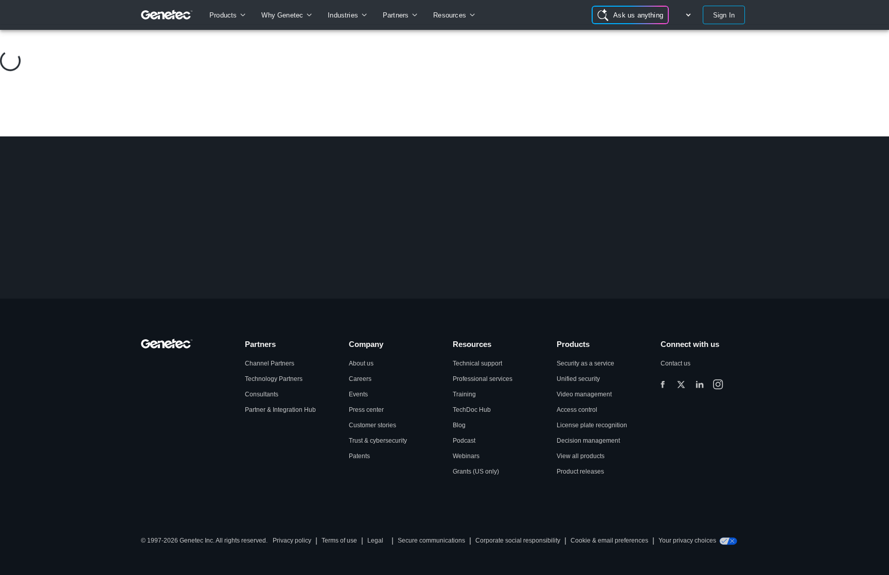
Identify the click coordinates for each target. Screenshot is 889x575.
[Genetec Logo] (167, 15)
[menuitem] (227, 15)
